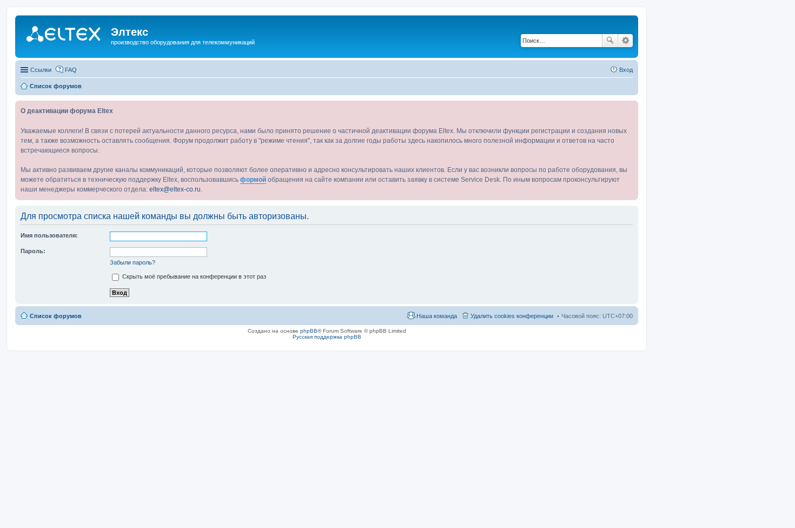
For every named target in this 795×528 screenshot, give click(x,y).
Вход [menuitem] (626, 70)
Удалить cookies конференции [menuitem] (512, 316)
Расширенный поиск (625, 40)
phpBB (308, 331)
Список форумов (56, 316)
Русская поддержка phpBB (327, 337)
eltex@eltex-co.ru (175, 189)
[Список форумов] (64, 35)
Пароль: (33, 251)
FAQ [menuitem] (71, 70)
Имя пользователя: (49, 235)
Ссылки (40, 70)
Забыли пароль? (132, 262)
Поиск (610, 40)
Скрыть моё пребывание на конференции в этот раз (193, 276)
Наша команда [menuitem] (436, 316)
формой (253, 179)
